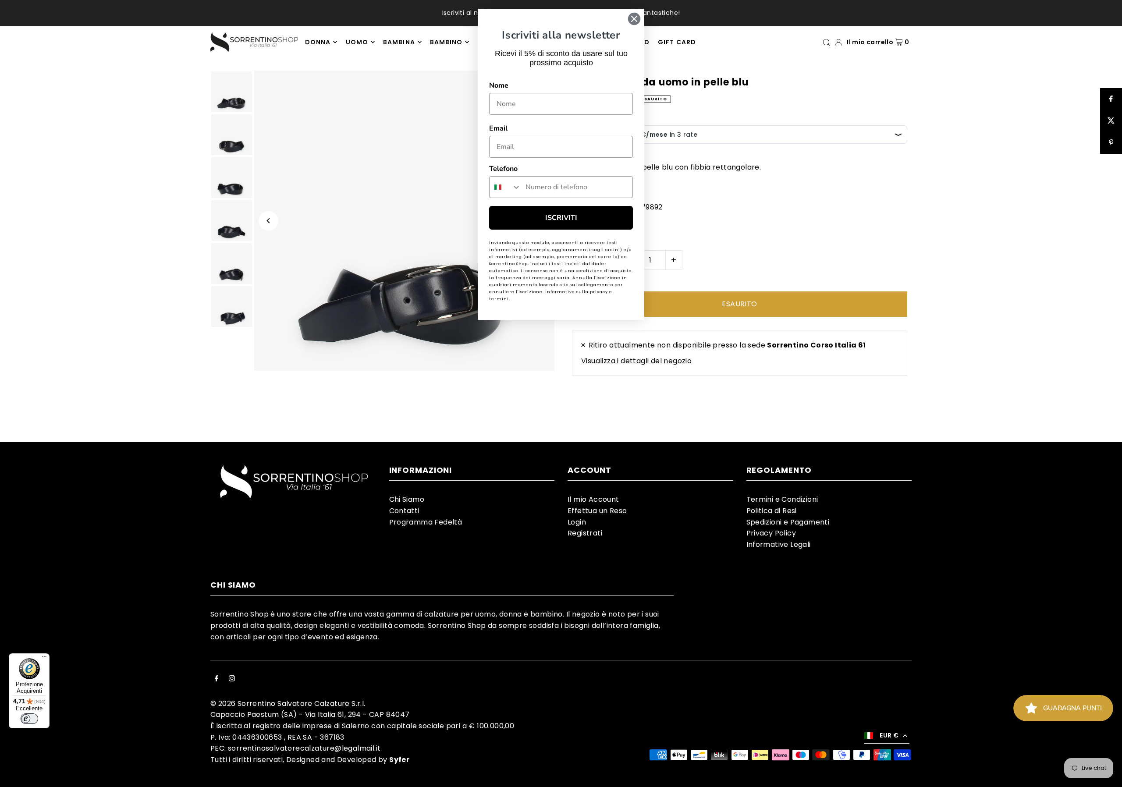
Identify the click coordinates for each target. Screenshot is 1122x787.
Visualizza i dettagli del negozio (636, 361)
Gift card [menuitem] (677, 42)
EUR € (889, 735)
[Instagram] (232, 679)
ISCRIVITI (561, 218)
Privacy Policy (771, 533)
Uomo (357, 42)
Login (577, 522)
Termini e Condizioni (782, 499)
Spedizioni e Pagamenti (788, 522)
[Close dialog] (634, 18)
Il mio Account (593, 499)
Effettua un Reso (597, 511)
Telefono (503, 169)
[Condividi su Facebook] (1111, 99)
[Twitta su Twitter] (1111, 121)
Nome (498, 85)
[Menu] (44, 658)
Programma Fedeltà (425, 522)
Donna (317, 42)
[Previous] (268, 220)
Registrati (585, 533)
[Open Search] (826, 42)
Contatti (404, 511)
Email (498, 128)
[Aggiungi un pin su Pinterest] (1111, 143)
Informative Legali (778, 544)
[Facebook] (216, 679)
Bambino (446, 42)
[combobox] (505, 187)
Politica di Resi (771, 511)
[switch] (29, 718)
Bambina (399, 42)
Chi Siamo (407, 499)
